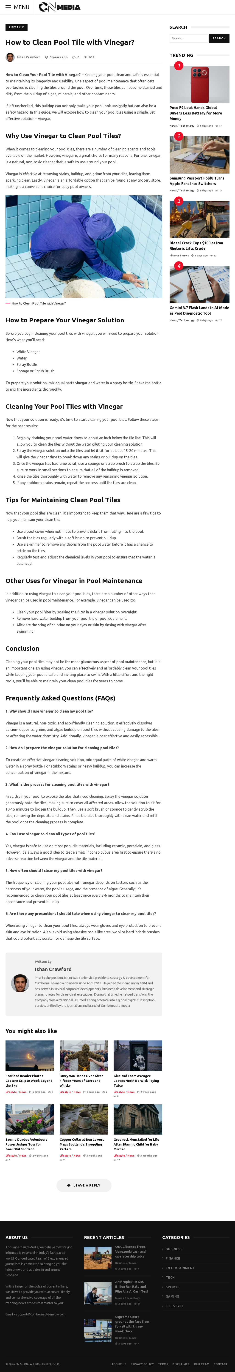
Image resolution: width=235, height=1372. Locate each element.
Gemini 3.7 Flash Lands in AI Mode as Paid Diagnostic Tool (199, 284)
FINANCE (173, 1258)
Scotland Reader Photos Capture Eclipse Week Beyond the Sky (30, 1055)
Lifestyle (16, 27)
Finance (174, 255)
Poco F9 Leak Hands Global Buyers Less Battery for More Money (199, 84)
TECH (170, 1277)
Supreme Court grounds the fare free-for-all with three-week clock (98, 1330)
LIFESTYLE (175, 1306)
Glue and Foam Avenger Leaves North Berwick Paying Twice (138, 1055)
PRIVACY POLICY (142, 1364)
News (22, 1092)
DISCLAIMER (181, 1364)
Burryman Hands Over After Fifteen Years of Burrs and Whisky (84, 1055)
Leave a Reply (87, 1185)
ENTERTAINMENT (180, 1268)
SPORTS (173, 1287)
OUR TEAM (201, 1364)
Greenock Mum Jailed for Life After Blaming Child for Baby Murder (138, 1119)
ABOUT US (119, 1364)
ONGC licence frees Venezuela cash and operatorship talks (98, 1258)
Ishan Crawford (29, 57)
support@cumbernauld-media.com (40, 1314)
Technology (186, 125)
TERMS (163, 1364)
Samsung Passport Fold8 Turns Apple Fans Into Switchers (199, 155)
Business (121, 1263)
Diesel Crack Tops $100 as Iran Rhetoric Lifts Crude (199, 219)
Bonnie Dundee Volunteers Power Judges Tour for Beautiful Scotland (30, 1119)
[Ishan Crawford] (20, 991)
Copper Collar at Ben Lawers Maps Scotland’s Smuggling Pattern (84, 1119)
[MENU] (8, 7)
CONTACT (221, 1364)
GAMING (172, 1296)
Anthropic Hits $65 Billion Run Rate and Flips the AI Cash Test (98, 1293)
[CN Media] (60, 8)
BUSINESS (174, 1249)
